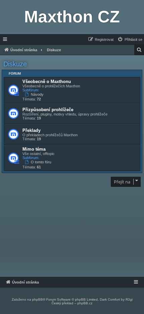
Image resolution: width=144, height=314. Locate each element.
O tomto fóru (41, 162)
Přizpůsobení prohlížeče (47, 109)
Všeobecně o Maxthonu (46, 81)
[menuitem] (130, 39)
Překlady (31, 130)
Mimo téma (34, 149)
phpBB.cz (84, 303)
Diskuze (15, 64)
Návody (37, 94)
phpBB (37, 299)
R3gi (129, 299)
